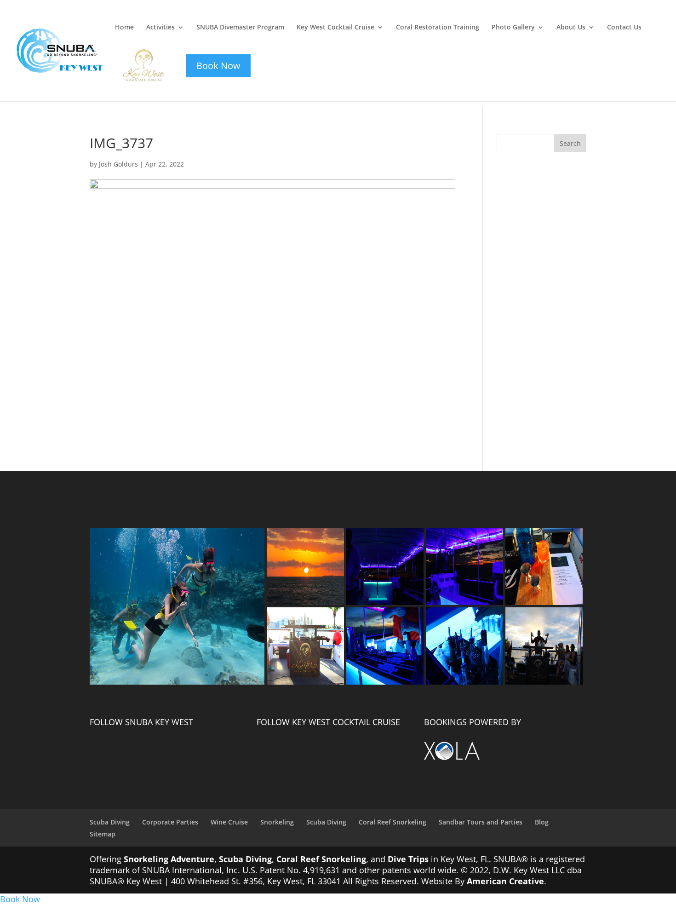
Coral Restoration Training (437, 27)
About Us (570, 27)
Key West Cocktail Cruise (335, 27)
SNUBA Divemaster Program (240, 27)
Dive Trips (408, 859)
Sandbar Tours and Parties (480, 822)
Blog (542, 822)
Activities (160, 27)
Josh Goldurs (118, 164)
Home (124, 27)
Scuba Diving (110, 822)
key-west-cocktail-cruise (137, 55)
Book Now (20, 899)
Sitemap (102, 834)
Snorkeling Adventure (169, 859)
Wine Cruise (229, 822)
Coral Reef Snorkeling (392, 822)
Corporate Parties (170, 822)
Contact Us (624, 27)
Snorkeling (277, 822)
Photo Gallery (513, 27)
